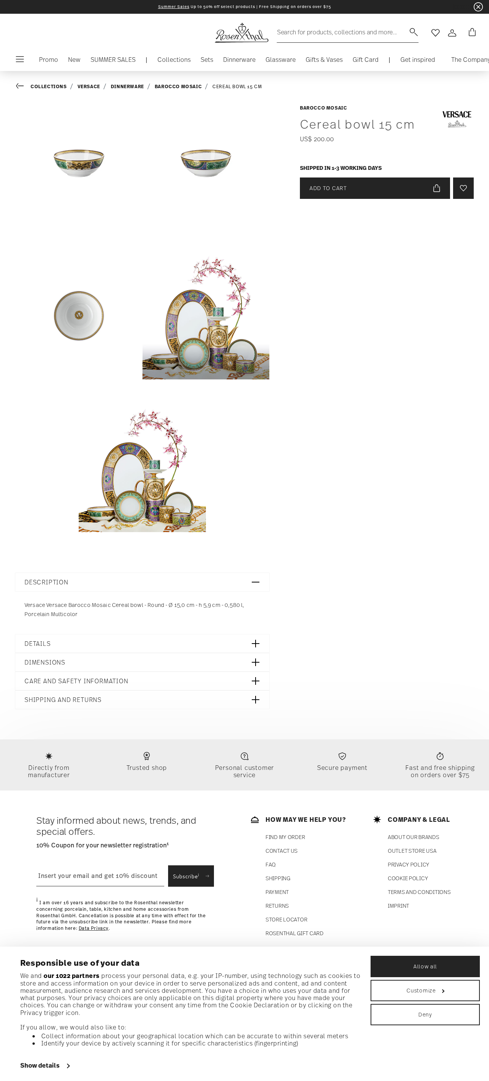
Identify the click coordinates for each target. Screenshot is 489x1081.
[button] (174, 61)
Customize (421, 990)
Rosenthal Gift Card (295, 933)
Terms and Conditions (419, 891)
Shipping (278, 878)
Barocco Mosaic (178, 86)
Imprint (398, 905)
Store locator (286, 919)
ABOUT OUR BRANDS (413, 837)
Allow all (425, 966)
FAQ (271, 864)
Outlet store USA (412, 850)
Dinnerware (127, 86)
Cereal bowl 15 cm (237, 87)
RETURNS (277, 905)
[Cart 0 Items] (470, 33)
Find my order (285, 837)
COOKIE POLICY (408, 878)
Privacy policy (408, 864)
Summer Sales (173, 6)
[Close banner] (478, 6)
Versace (89, 86)
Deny (425, 1014)
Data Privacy (93, 928)
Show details (40, 1065)
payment (277, 891)
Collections (49, 86)
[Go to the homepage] (241, 33)
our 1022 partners (72, 975)
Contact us (282, 850)
